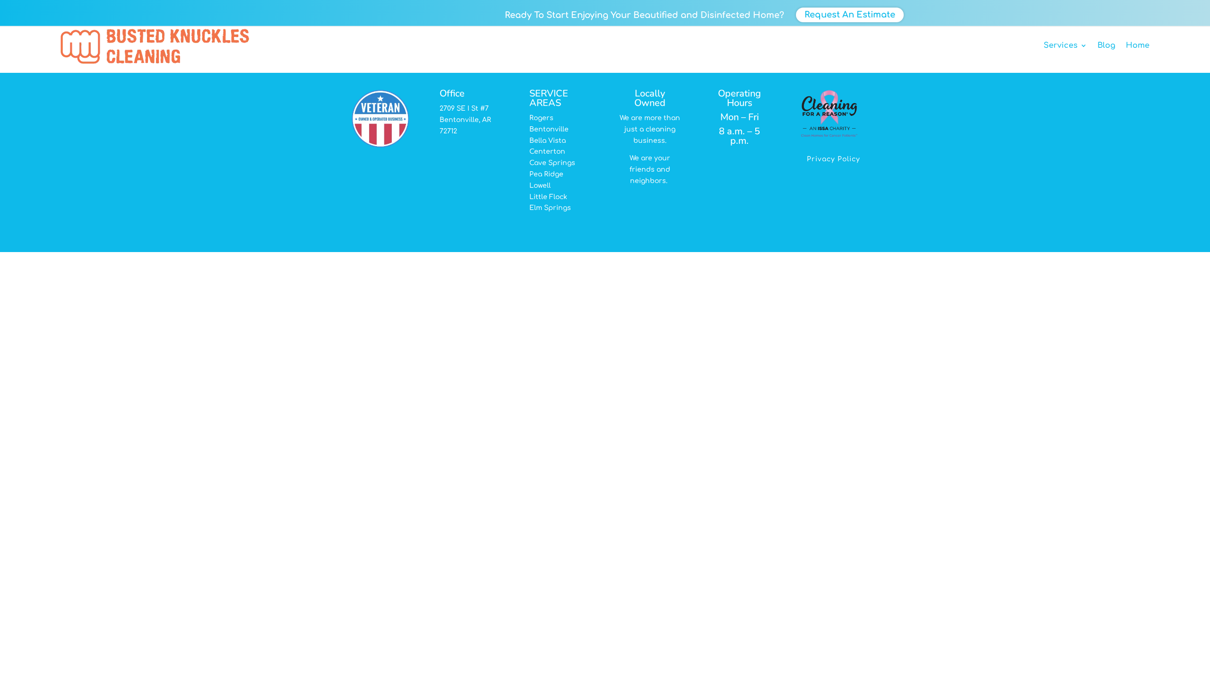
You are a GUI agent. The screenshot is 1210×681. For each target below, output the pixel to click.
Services (1061, 45)
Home (1138, 45)
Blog (1106, 45)
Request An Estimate (849, 14)
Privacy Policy (833, 159)
